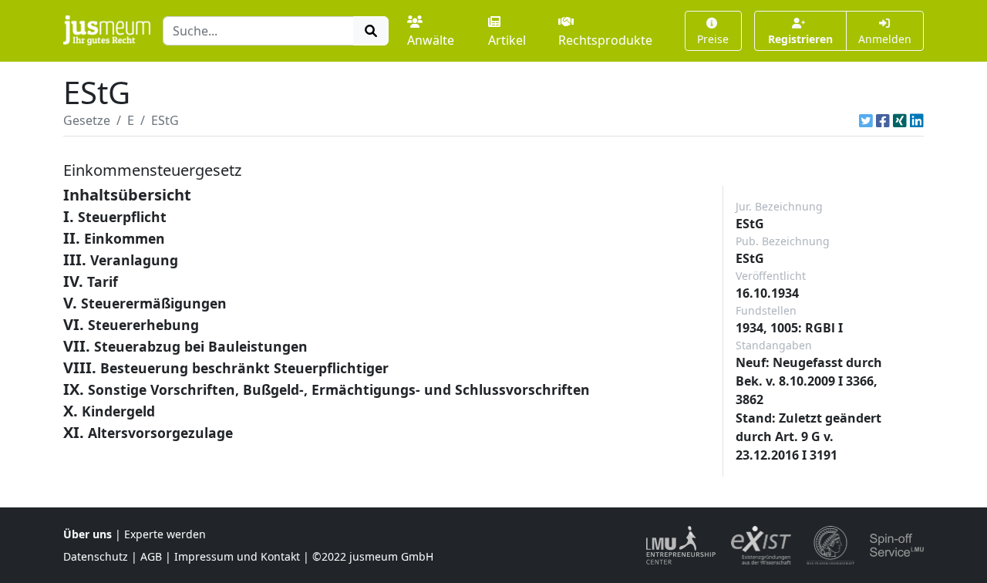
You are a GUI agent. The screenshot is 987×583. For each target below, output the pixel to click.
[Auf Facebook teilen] (883, 120)
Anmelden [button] (884, 39)
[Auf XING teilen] (900, 120)
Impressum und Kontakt (237, 556)
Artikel (507, 40)
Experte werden (165, 534)
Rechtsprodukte (605, 40)
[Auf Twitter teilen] (866, 120)
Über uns (87, 534)
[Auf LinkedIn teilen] (917, 120)
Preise (713, 39)
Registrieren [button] (800, 39)
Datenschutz (95, 556)
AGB (151, 556)
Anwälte (430, 40)
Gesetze (86, 120)
